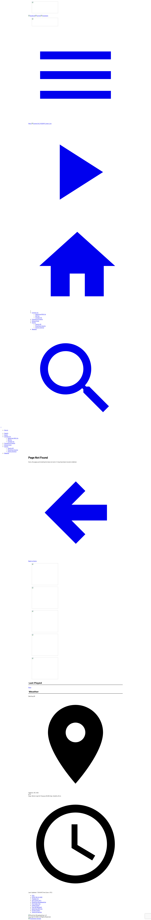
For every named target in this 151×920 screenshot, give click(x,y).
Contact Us (35, 312)
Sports (34, 322)
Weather (34, 329)
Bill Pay (37, 316)
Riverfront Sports (40, 326)
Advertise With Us (40, 314)
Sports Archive (39, 327)
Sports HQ (38, 324)
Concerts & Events (37, 319)
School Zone (35, 321)
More (29, 687)
